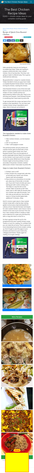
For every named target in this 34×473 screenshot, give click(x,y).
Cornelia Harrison (8, 37)
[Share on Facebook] (9, 40)
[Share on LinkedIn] (13, 40)
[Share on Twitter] (5, 40)
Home (4, 28)
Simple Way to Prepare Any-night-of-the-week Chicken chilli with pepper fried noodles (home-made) (16, 443)
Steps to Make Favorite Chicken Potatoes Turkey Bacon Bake (17, 420)
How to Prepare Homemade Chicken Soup (17, 330)
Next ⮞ (17, 310)
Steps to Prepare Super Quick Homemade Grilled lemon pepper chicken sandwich (17, 298)
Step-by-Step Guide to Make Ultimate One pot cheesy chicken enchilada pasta (17, 273)
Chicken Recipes (10, 28)
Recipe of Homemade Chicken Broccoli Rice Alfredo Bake (15, 352)
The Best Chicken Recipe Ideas (16, 2)
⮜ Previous (17, 285)
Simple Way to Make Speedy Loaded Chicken (17, 375)
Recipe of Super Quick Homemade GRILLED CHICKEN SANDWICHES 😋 (15, 398)
